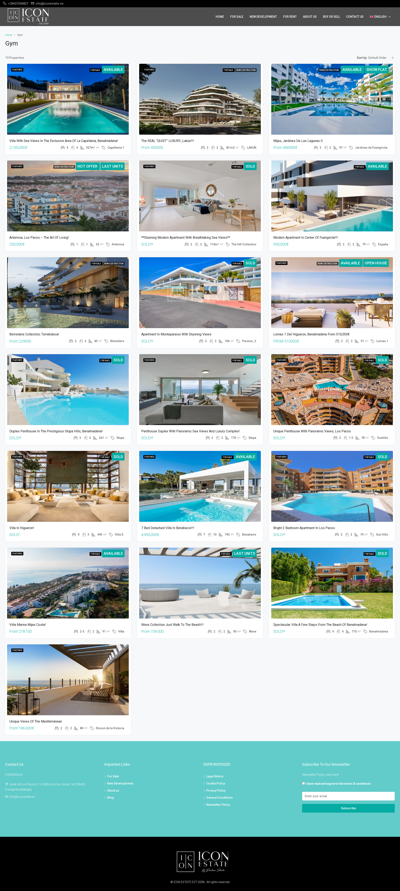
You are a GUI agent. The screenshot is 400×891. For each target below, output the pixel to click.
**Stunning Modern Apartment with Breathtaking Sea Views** (185, 238)
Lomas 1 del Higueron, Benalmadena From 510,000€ (311, 334)
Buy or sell (331, 16)
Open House (376, 263)
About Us (310, 16)
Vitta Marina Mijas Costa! (27, 625)
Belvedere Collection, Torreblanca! (34, 334)
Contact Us (355, 16)
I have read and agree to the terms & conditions (338, 783)
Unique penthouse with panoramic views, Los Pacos (312, 431)
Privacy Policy (216, 790)
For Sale (236, 16)
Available (113, 69)
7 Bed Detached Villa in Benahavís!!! (167, 528)
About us (113, 790)
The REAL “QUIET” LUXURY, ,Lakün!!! (167, 141)
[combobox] (381, 57)
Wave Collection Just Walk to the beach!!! (172, 625)
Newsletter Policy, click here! (320, 774)
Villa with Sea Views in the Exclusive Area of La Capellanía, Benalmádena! (63, 141)
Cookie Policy (215, 783)
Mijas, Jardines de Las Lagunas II (298, 141)
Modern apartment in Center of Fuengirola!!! (305, 238)
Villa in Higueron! (21, 528)
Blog (110, 797)
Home (220, 16)
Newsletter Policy (218, 804)
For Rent (290, 16)
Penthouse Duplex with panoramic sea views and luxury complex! (190, 431)
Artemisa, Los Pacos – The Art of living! (39, 238)
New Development (263, 16)
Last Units (112, 166)
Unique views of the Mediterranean (35, 721)
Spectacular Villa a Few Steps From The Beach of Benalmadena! (320, 625)
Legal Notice (214, 776)
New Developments (120, 783)
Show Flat (376, 69)
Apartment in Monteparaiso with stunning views (176, 334)
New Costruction (246, 70)
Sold (250, 166)
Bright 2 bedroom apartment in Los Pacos (304, 528)
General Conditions (219, 797)
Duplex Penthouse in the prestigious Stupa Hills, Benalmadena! (56, 431)
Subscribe (348, 808)
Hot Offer (88, 166)
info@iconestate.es (22, 796)
